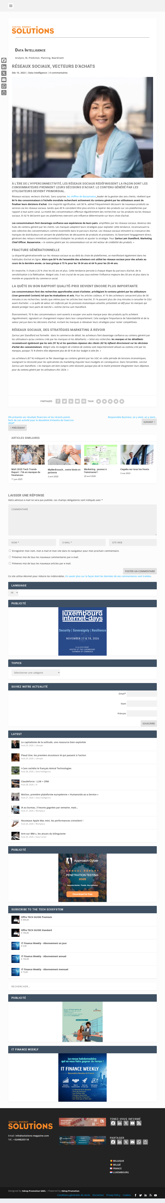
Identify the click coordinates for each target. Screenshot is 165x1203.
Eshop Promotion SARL (34, 1190)
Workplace (40, 810)
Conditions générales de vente (73, 1195)
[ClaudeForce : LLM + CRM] (15, 784)
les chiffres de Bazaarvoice (81, 196)
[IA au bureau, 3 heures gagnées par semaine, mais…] (15, 810)
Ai (36, 784)
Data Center (41, 837)
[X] (4, 73)
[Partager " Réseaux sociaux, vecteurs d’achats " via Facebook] (58, 401)
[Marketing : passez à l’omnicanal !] (100, 455)
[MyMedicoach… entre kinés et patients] (64, 455)
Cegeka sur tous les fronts (134, 469)
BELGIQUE (118, 1160)
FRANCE (117, 1168)
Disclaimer (98, 1195)
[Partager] (4, 92)
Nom (123, 703)
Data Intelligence (37, 72)
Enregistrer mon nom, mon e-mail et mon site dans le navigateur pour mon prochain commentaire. (65, 550)
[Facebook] (4, 60)
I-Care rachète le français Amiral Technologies (46, 768)
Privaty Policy (113, 1195)
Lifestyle (39, 745)
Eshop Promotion (70, 1190)
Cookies (127, 1195)
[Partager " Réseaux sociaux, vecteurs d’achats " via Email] (77, 401)
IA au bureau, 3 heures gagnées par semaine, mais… (49, 807)
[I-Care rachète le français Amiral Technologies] (15, 770)
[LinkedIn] (4, 67)
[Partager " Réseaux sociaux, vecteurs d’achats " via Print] (84, 401)
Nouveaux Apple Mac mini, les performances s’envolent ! (52, 820)
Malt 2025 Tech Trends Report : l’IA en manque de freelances (25, 472)
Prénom (122, 713)
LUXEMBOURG (121, 1172)
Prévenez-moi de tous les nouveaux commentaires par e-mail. (45, 557)
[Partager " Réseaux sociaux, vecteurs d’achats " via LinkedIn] (71, 401)
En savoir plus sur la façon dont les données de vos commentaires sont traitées (108, 576)
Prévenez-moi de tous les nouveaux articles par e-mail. (41, 563)
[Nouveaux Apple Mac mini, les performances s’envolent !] (15, 823)
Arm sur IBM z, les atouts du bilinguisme (43, 833)
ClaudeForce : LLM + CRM (35, 781)
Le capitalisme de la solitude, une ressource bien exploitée (53, 742)
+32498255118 (21, 1139)
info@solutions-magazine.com (32, 1135)
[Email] (4, 79)
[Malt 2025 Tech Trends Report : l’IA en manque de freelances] (27, 455)
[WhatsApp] (4, 86)
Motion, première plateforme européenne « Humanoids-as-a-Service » (59, 794)
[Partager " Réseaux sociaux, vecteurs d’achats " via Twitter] (64, 401)
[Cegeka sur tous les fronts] (136, 455)
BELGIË (117, 1164)
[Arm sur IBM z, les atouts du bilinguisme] (15, 836)
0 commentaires (58, 72)
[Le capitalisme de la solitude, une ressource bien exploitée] (15, 744)
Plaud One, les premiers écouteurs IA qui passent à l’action (53, 755)
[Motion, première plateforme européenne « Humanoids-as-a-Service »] (15, 797)
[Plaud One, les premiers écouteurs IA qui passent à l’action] (15, 757)
